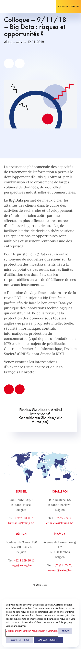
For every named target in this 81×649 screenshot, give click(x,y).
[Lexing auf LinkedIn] (36, 598)
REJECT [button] (65, 631)
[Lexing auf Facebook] (27, 598)
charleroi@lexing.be (59, 523)
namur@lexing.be (60, 570)
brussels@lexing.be (21, 523)
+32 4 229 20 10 (24, 560)
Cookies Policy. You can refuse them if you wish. (32, 630)
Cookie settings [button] (19, 640)
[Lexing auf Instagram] (44, 598)
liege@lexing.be (21, 565)
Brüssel (21, 491)
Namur (59, 534)
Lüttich (21, 534)
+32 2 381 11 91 (24, 518)
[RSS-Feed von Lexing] (62, 598)
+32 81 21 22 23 (62, 565)
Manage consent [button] (49, 640)
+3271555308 (62, 518)
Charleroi (60, 491)
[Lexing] (15, 6)
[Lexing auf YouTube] (53, 598)
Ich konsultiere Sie (68, 6)
